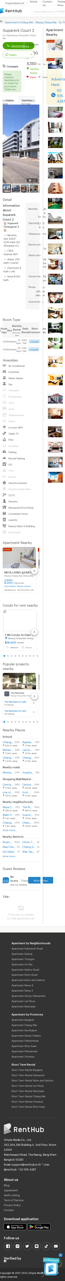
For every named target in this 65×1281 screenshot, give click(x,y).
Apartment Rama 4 (22, 985)
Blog (7, 1185)
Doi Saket (8, 851)
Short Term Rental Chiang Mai (28, 1096)
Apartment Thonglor (23, 959)
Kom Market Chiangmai (27, 792)
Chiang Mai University (8, 742)
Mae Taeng (28, 851)
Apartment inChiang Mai (19, 22)
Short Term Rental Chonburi (27, 1101)
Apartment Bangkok (23, 1019)
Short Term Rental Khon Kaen (28, 1106)
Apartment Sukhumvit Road (27, 948)
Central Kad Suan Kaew (8, 784)
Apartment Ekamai (22, 953)
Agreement (11, 1190)
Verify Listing (12, 1195)
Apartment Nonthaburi (24, 1030)
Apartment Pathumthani (25, 1040)
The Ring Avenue (27, 807)
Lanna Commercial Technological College (27, 749)
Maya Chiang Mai (8, 807)
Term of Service (14, 1200)
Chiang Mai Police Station (27, 822)
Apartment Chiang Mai (24, 1025)
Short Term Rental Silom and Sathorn (33, 1080)
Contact (9, 1209)
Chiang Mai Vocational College (27, 757)
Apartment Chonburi (23, 1056)
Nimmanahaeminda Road (8, 772)
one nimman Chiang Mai (8, 792)
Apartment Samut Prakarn (26, 1035)
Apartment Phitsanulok (25, 1051)
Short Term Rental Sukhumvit (28, 1075)
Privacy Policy (12, 1204)
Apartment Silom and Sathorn (28, 980)
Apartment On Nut (22, 964)
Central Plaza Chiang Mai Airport (27, 784)
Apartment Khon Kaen (24, 1045)
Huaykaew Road (28, 772)
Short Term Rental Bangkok (27, 1069)
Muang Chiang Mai (46, 22)
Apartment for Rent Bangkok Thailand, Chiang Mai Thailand (16, 11)
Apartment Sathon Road (25, 969)
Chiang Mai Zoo (8, 822)
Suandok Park (28, 814)
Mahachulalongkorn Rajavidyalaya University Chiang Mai (8, 749)
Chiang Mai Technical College (8, 757)
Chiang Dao (29, 846)
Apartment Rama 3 (22, 990)
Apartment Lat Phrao (23, 1001)
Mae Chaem (9, 846)
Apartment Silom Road (24, 974)
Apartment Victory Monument (29, 995)
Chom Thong (29, 841)
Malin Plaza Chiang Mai (8, 814)
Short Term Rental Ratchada (28, 1090)
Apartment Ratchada (23, 1006)
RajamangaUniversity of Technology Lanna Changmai (28, 742)
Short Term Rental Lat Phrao (28, 1085)
